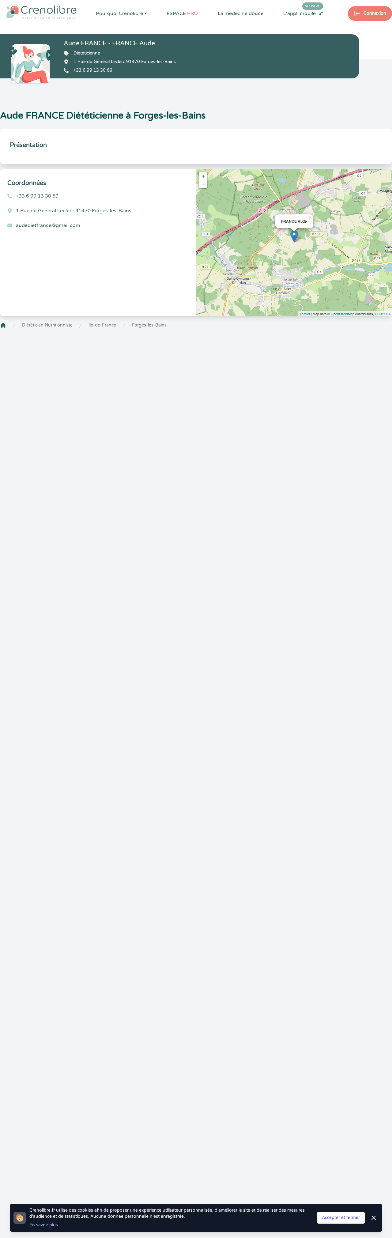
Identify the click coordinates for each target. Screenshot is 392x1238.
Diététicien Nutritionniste (47, 325)
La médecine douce (240, 13)
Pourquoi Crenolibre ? (121, 13)
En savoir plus (43, 1225)
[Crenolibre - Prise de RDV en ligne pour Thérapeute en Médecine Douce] (41, 12)
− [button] (203, 184)
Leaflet (305, 313)
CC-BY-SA (382, 313)
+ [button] (203, 176)
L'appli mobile (302, 13)
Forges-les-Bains (149, 325)
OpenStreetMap (342, 313)
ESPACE (182, 13)
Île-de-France (102, 325)
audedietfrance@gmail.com (48, 225)
